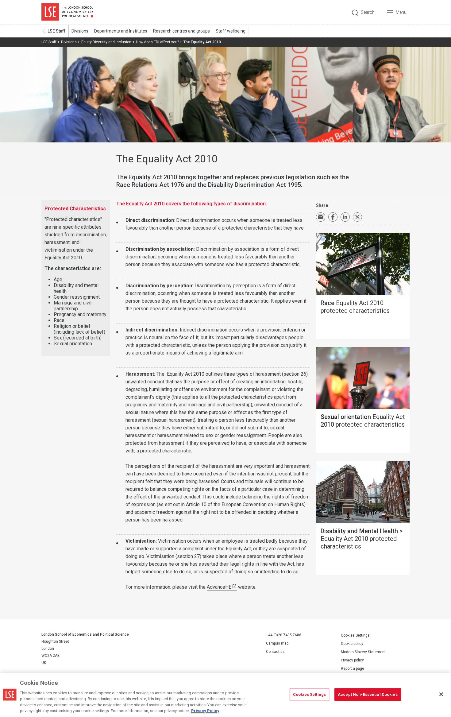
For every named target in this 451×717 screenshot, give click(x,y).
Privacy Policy (205, 710)
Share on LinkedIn (345, 217)
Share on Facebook (332, 217)
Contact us (275, 651)
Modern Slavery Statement (363, 652)
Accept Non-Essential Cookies (368, 694)
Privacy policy (352, 660)
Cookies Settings (355, 635)
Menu (401, 12)
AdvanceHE (219, 587)
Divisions (79, 31)
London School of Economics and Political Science (67, 12)
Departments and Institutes (120, 31)
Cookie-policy (352, 643)
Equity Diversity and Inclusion (106, 42)
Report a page (352, 668)
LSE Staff (56, 31)
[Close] (441, 694)
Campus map (277, 643)
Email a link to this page (320, 217)
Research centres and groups (181, 31)
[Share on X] (357, 217)
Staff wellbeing (230, 31)
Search (368, 12)
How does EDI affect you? (157, 42)
